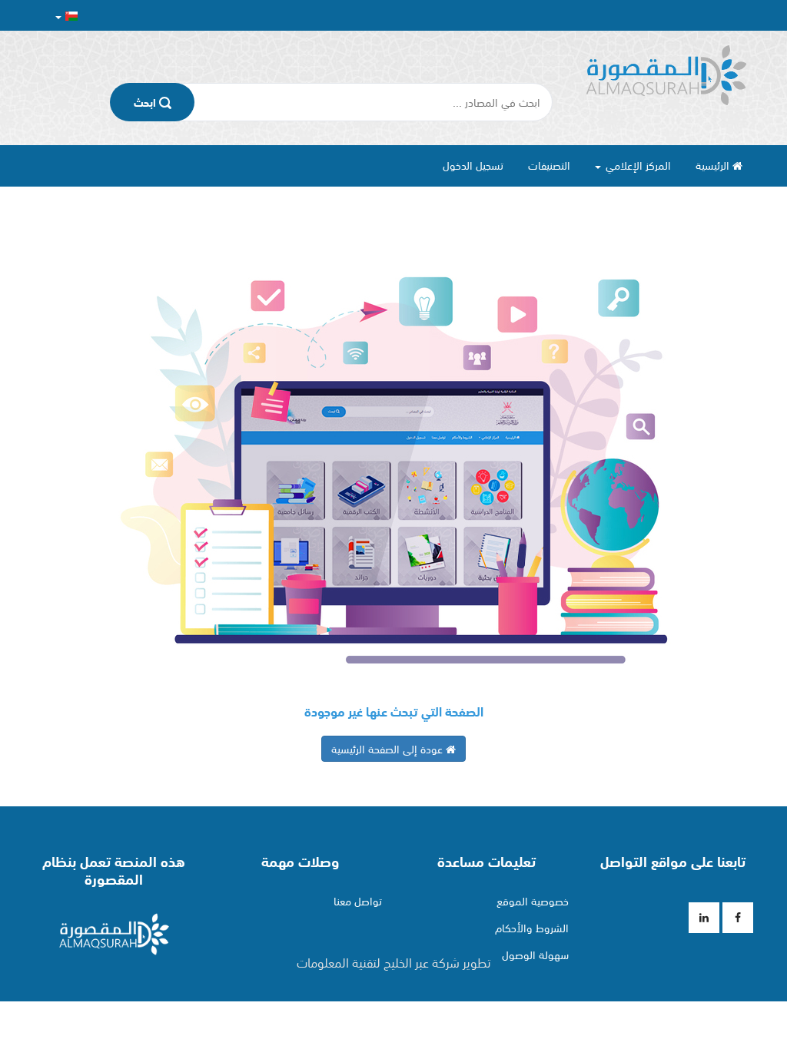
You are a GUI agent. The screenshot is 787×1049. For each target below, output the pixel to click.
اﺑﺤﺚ (146, 102)
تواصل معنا (358, 901)
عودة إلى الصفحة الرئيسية (388, 749)
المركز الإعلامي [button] (637, 165)
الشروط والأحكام (532, 928)
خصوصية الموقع (532, 901)
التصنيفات (549, 165)
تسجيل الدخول (473, 165)
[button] (66, 16)
